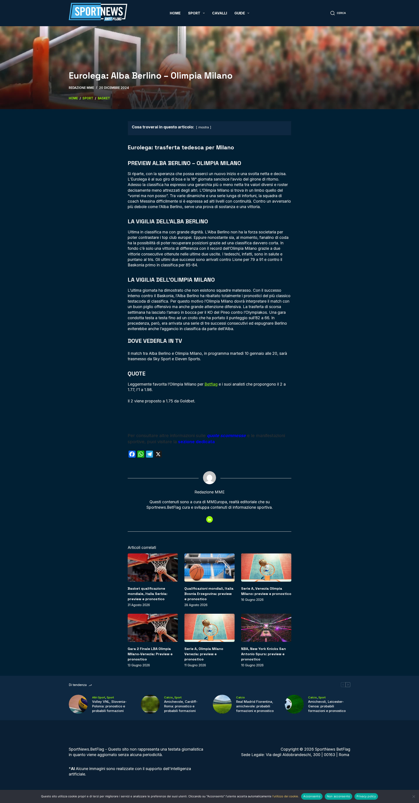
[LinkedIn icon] (209, 519)
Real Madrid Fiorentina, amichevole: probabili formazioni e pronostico (255, 706)
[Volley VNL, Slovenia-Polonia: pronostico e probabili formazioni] (78, 704)
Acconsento (311, 796)
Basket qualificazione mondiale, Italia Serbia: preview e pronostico (147, 593)
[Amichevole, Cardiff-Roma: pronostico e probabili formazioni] (150, 704)
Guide (239, 13)
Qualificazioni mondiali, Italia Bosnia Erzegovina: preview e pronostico (209, 593)
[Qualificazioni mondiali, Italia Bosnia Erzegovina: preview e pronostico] (209, 567)
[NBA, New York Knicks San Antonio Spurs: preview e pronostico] (266, 628)
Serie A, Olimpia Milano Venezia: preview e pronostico (203, 654)
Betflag (211, 384)
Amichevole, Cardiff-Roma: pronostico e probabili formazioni (180, 706)
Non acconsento (338, 796)
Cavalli (219, 13)
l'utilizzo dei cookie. (285, 796)
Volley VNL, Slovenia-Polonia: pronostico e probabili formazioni (109, 706)
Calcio (168, 697)
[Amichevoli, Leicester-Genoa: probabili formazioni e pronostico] (294, 704)
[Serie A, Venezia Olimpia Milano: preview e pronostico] (266, 567)
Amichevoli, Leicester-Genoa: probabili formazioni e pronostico (327, 706)
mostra (203, 127)
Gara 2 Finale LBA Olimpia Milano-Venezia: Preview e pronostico (150, 654)
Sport (194, 13)
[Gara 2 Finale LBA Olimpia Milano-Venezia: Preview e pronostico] (153, 628)
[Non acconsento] (413, 796)
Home (175, 13)
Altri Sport (98, 697)
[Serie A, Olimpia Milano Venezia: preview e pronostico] (209, 628)
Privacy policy (366, 796)
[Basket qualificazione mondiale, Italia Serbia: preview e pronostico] (153, 567)
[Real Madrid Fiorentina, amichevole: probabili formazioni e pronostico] (222, 704)
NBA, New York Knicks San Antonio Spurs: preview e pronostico (263, 654)
